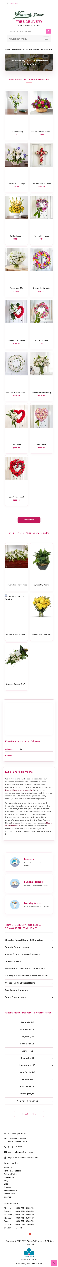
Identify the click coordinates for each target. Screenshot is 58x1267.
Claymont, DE (27, 1036)
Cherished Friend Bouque (41, 392)
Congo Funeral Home (15, 997)
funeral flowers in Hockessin (18, 790)
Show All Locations (29, 1114)
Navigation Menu (18, 38)
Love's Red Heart (16, 497)
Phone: (8, 755)
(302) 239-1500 (15, 1146)
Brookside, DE (27, 1029)
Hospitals (8, 1187)
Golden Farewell (16, 236)
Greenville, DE (27, 1058)
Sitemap (7, 1197)
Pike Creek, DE (27, 1086)
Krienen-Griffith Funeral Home (20, 983)
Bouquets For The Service (16, 634)
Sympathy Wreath (41, 288)
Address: (9, 749)
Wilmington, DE (27, 1093)
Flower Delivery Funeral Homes (25, 49)
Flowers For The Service (16, 585)
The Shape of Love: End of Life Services (25, 968)
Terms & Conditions (12, 1171)
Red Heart (16, 444)
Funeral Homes (11, 1190)
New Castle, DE (27, 1072)
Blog (6, 1184)
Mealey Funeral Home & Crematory (22, 954)
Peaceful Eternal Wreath (16, 392)
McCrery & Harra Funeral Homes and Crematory (29, 975)
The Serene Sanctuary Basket (41, 131)
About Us (8, 1167)
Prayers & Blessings (16, 183)
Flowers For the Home (42, 634)
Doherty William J (14, 961)
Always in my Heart (16, 340)
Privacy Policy (10, 1174)
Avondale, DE (27, 1022)
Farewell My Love (41, 236)
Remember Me (16, 288)
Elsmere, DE (27, 1051)
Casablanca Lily (16, 131)
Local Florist (9, 1194)
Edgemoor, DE (27, 1043)
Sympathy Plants (41, 585)
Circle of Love (41, 340)
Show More (29, 520)
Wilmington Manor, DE (27, 1101)
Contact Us (9, 1177)
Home (7, 49)
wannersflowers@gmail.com (20, 1152)
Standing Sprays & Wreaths (16, 684)
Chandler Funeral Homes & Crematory (24, 940)
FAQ (6, 1180)
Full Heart (41, 444)
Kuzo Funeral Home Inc (16, 990)
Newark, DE (27, 1079)
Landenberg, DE (27, 1065)
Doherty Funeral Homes (17, 947)
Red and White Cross (41, 183)
